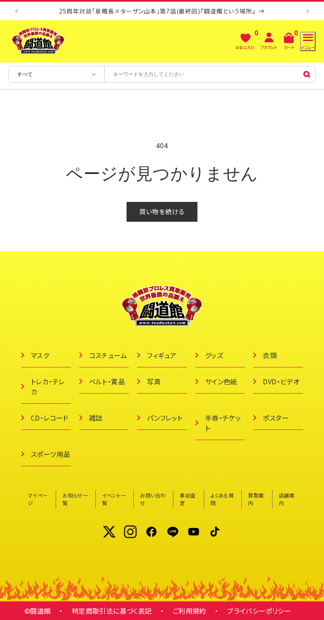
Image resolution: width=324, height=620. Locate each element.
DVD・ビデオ (281, 381)
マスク (40, 355)
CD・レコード (50, 418)
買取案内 (256, 499)
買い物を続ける (162, 211)
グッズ (214, 355)
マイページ (38, 499)
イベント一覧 (114, 499)
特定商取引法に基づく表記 (112, 611)
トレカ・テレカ (48, 386)
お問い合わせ (153, 499)
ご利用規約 (189, 611)
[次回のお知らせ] (307, 11)
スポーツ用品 (50, 454)
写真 (154, 381)
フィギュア (161, 355)
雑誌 (96, 418)
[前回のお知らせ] (16, 11)
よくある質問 (222, 499)
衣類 (270, 355)
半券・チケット (223, 423)
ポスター (276, 418)
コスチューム (108, 355)
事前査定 (187, 499)
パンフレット (164, 418)
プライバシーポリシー (259, 611)
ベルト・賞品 (107, 381)
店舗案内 (286, 499)
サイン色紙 (221, 381)
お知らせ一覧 (75, 499)
